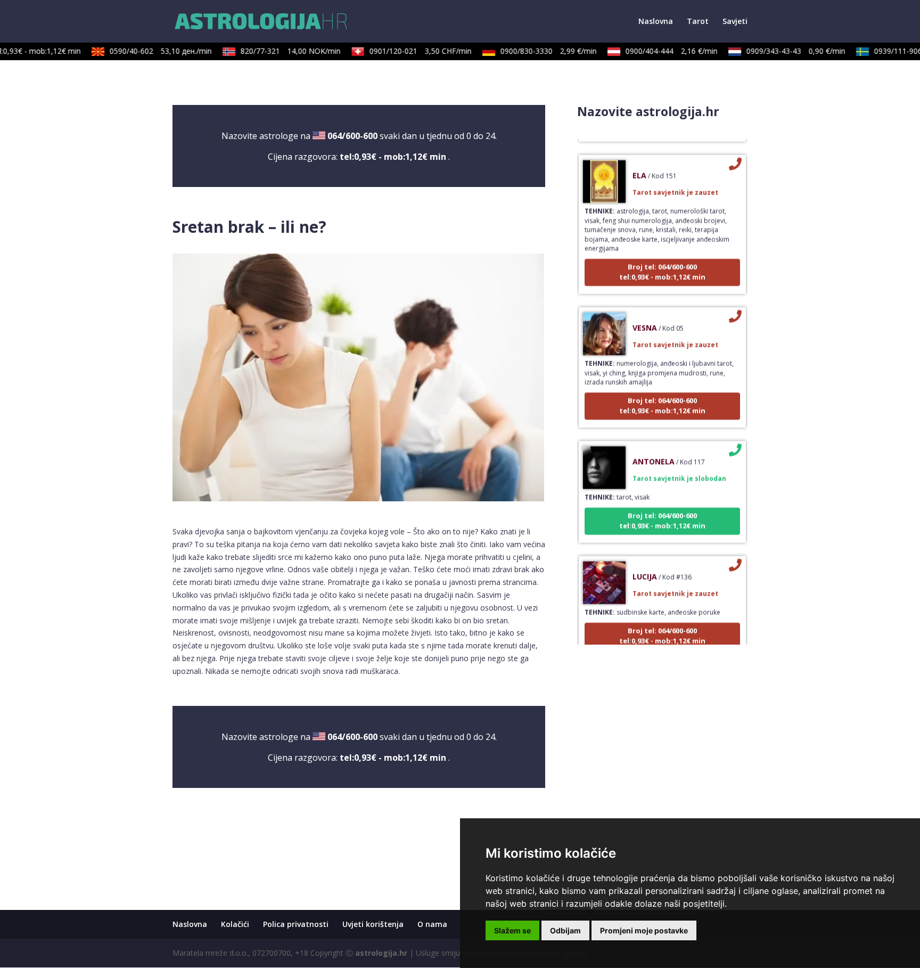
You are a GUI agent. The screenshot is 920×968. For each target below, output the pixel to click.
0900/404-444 (663, 51)
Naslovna (655, 22)
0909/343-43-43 (786, 51)
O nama (432, 924)
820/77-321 (282, 51)
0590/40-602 (152, 51)
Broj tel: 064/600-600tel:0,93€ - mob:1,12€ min (662, 261)
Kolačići (235, 924)
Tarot (698, 22)
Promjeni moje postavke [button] (644, 930)
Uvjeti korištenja (373, 924)
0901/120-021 (411, 51)
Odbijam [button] (565, 930)
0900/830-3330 (539, 51)
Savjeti (735, 22)
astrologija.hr (381, 953)
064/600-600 (352, 136)
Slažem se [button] (512, 930)
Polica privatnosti (295, 924)
